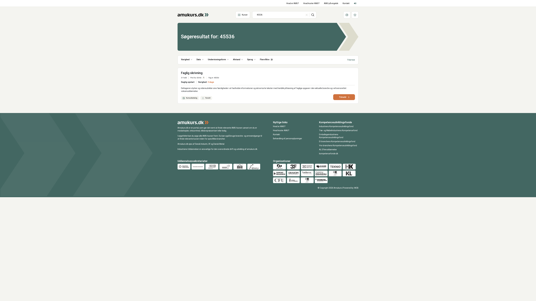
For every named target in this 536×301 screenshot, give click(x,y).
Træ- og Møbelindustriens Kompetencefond (338, 130)
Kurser (245, 15)
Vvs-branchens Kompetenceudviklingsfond (338, 145)
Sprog (250, 59)
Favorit (207, 98)
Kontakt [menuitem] (346, 3)
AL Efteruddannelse (328, 149)
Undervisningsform (217, 59)
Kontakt (276, 134)
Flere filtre (264, 59)
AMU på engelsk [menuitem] (331, 3)
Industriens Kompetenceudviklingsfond (336, 126)
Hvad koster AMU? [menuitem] (311, 3)
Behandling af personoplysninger (287, 138)
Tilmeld (342, 97)
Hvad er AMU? (279, 126)
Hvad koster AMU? (281, 130)
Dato (199, 59)
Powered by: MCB (350, 188)
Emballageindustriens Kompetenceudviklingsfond (331, 136)
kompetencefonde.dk (328, 153)
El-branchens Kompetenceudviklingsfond (337, 141)
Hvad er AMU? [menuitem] (292, 3)
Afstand (236, 59)
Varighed (185, 59)
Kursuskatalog (191, 98)
